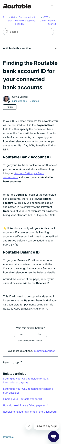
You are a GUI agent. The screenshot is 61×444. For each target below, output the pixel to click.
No (39, 334)
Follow (10, 107)
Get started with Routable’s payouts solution (25, 20)
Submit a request (44, 350)
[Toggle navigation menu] (52, 6)
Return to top (11, 362)
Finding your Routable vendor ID (22, 399)
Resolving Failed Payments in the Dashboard (30, 411)
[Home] (17, 6)
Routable (8, 437)
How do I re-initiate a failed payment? (25, 405)
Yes (21, 334)
